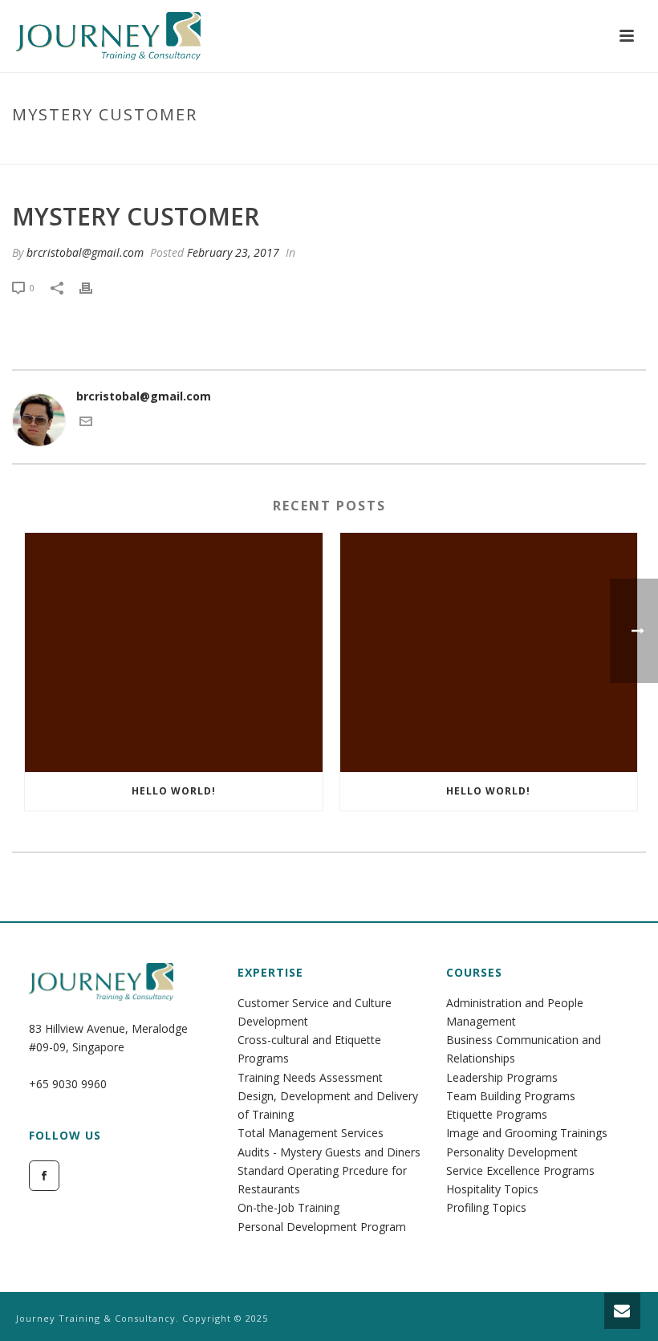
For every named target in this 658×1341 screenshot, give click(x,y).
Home (394, 148)
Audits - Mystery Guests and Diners (329, 1152)
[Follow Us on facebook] (44, 1175)
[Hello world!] (174, 652)
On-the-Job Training (288, 1207)
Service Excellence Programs (520, 1170)
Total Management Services (311, 1132)
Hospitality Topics (492, 1189)
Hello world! (174, 791)
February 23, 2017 (233, 252)
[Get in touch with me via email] (85, 423)
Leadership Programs (502, 1077)
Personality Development (512, 1152)
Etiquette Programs (496, 1114)
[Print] (93, 287)
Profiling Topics (486, 1207)
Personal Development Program (322, 1226)
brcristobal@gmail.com (85, 252)
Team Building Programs (510, 1095)
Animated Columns (471, 148)
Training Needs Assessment (310, 1077)
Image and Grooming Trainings (526, 1132)
